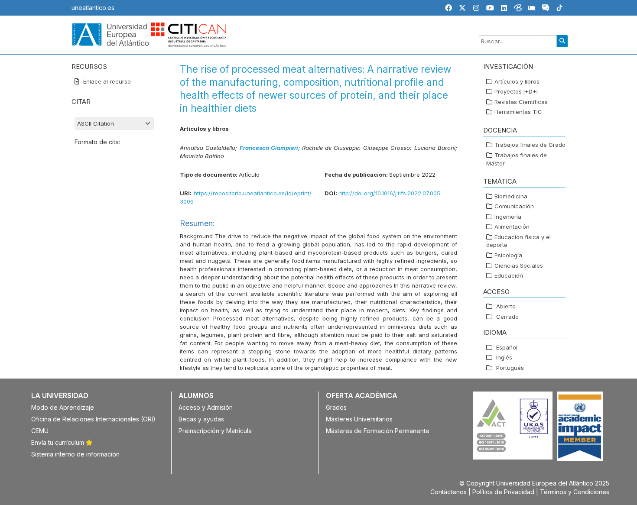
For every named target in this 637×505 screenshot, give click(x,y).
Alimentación (512, 226)
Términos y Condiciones (574, 491)
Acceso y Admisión (206, 407)
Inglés (504, 357)
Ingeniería (507, 216)
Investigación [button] (508, 66)
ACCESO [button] (496, 292)
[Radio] (532, 9)
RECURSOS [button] (89, 66)
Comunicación (514, 206)
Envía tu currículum (58, 442)
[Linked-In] (504, 7)
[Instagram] (476, 7)
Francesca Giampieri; (271, 147)
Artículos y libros (517, 81)
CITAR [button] (81, 101)
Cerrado (507, 316)
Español (506, 347)
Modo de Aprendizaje (62, 407)
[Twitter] (462, 7)
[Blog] (518, 9)
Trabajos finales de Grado (530, 144)
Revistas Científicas (521, 101)
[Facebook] (448, 7)
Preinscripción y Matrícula (215, 430)
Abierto (506, 306)
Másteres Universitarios (359, 419)
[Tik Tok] (559, 9)
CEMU (40, 430)
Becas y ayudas (201, 419)
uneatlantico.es (93, 7)
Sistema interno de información (75, 454)
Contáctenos (448, 491)
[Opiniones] (545, 9)
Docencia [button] (500, 130)
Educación (508, 275)
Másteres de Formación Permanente (377, 430)
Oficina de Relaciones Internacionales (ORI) (93, 419)
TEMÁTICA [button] (500, 181)
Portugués (510, 367)
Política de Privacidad (503, 491)
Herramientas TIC (518, 111)
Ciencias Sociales (518, 265)
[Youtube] (490, 7)
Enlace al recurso (106, 81)
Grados (336, 407)
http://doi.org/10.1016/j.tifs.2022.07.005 (389, 193)
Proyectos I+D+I (516, 91)
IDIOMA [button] (495, 332)
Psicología (508, 255)
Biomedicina (510, 196)
